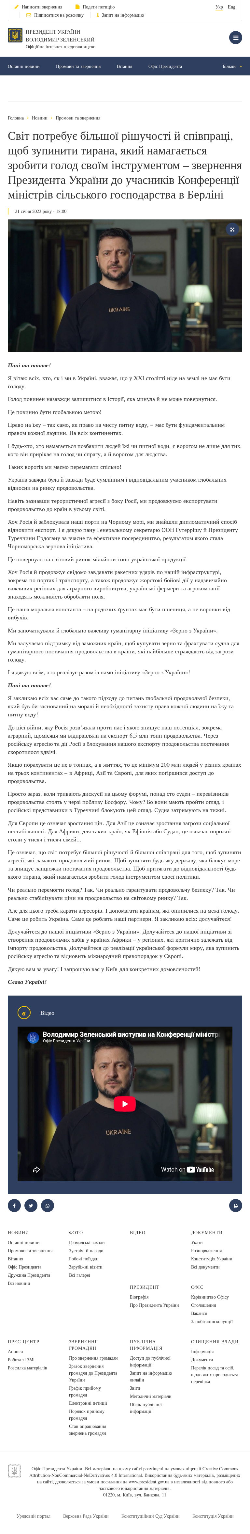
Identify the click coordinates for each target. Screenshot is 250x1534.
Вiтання (124, 66)
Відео (138, 1232)
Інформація (202, 1351)
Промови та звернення (78, 66)
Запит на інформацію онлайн (151, 1376)
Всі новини (19, 1283)
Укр (219, 7)
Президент (145, 1287)
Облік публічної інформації (146, 1407)
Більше (230, 66)
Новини (40, 118)
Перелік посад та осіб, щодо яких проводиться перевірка (214, 1374)
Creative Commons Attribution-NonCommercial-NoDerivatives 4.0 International (133, 1471)
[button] (30, 1205)
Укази (197, 1242)
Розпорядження (206, 1250)
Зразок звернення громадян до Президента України (93, 1373)
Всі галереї (79, 1275)
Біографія (139, 1297)
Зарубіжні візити (86, 1267)
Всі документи (205, 1267)
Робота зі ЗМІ (21, 1359)
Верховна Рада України (86, 1516)
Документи (207, 1232)
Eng (231, 7)
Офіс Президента (165, 66)
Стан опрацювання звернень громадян (87, 1429)
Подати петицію (99, 7)
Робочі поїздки (84, 1258)
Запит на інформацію (123, 15)
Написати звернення (42, 7)
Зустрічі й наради (86, 1250)
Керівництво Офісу (210, 1297)
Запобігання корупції (212, 1321)
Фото (76, 1232)
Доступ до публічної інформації (150, 1361)
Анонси (15, 1351)
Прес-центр (23, 1341)
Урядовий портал (33, 1516)
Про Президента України (154, 1305)
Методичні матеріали (151, 1396)
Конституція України (211, 1258)
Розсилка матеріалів (27, 1368)
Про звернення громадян (93, 1358)
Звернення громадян (83, 1344)
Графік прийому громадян (85, 1391)
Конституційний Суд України (150, 1516)
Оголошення (203, 1305)
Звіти (135, 1388)
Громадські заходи (87, 1242)
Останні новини (24, 66)
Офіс (197, 1287)
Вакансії (199, 1313)
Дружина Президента (29, 1275)
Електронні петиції (88, 1403)
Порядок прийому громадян (86, 1414)
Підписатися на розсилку (59, 15)
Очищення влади (215, 1341)
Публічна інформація (146, 1344)
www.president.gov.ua (149, 1481)
